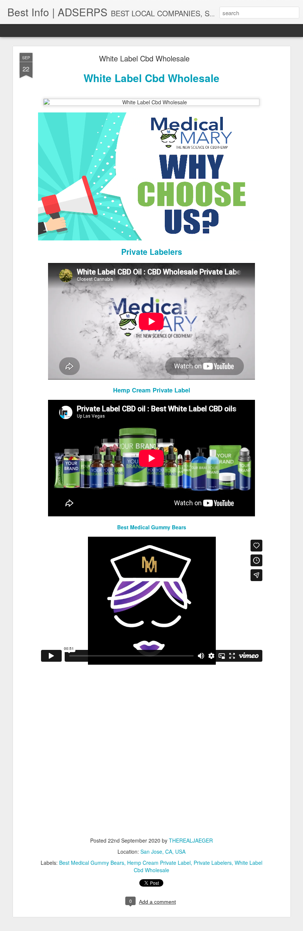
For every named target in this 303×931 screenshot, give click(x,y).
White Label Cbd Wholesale (144, 58)
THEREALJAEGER (191, 840)
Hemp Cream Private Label (151, 390)
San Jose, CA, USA (162, 851)
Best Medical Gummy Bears (151, 527)
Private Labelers (151, 251)
